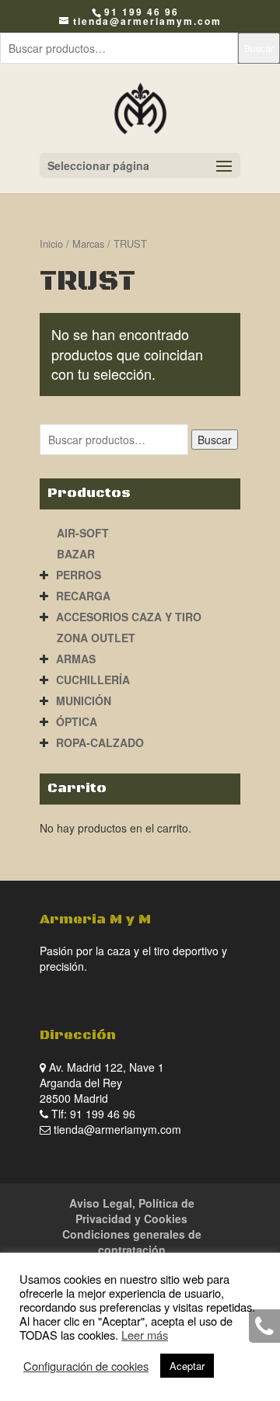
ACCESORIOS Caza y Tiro (128, 616)
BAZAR (76, 553)
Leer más (144, 1334)
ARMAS (76, 658)
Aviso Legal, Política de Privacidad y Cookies (131, 1210)
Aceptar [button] (187, 1365)
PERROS (78, 574)
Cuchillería (93, 679)
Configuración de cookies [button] (86, 1366)
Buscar (259, 47)
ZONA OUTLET (96, 637)
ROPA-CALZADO (100, 742)
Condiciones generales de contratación (131, 1241)
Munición (83, 700)
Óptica (76, 721)
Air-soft (83, 533)
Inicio (51, 243)
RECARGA (83, 595)
